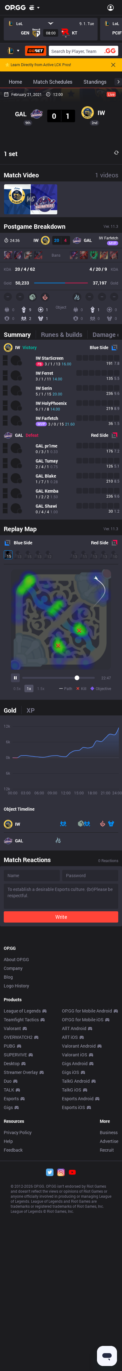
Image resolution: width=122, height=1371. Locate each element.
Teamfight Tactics (21, 1020)
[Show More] (34, 7)
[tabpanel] (61, 429)
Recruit (107, 1150)
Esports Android (78, 1099)
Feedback (13, 1150)
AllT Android (74, 1028)
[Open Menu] (110, 7)
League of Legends (22, 1011)
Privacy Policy (18, 1132)
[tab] (20, 334)
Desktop (12, 1063)
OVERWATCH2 (18, 1037)
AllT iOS (70, 1037)
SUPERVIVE (15, 1055)
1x (29, 688)
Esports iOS (73, 1107)
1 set (11, 153)
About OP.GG (16, 959)
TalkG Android (76, 1081)
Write (61, 916)
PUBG (9, 1046)
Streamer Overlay (21, 1072)
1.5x (40, 688)
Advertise (109, 1141)
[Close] (113, 65)
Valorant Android (79, 1046)
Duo (8, 1081)
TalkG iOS (71, 1090)
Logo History (16, 986)
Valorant (12, 1028)
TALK (9, 1090)
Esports (11, 1099)
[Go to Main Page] (15, 7)
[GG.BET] (35, 51)
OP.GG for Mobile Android (87, 1011)
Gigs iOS (70, 1072)
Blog (8, 977)
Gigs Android (75, 1063)
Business (109, 1132)
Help (8, 1141)
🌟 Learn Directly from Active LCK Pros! (38, 65)
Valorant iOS (74, 1055)
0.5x (17, 688)
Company (13, 968)
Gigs (8, 1107)
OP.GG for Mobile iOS (83, 1020)
